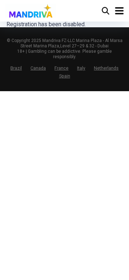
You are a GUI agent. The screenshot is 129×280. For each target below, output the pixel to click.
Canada (38, 68)
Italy (81, 68)
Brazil (16, 68)
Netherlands (106, 68)
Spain (64, 76)
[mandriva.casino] (30, 10)
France (61, 68)
